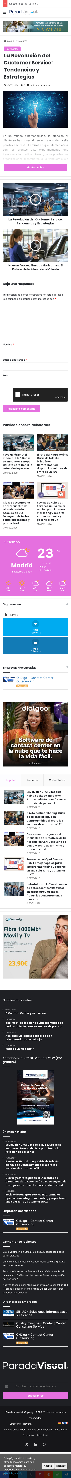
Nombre (8, 344)
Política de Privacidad (40, 1429)
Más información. (13, 1473)
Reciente (32, 780)
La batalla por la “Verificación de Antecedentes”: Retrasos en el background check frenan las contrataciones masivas (47, 891)
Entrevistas (21, 40)
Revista (27, 1423)
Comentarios (57, 780)
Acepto (48, 1465)
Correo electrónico (15, 359)
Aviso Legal (60, 1429)
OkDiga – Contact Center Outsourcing (35, 679)
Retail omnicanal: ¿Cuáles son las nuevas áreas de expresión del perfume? (34, 1275)
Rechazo (61, 1465)
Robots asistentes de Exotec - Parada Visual (28, 1271)
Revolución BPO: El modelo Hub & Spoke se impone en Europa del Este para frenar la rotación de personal (17, 461)
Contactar (28, 1435)
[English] (63, 1423)
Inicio (9, 40)
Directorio (15, 1423)
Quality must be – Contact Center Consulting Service (41, 1324)
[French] (66, 1423)
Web (5, 375)
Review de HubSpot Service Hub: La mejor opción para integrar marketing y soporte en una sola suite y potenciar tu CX (51, 511)
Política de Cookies (14, 1429)
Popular (11, 780)
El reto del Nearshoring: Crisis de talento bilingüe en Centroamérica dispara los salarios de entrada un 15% (52, 463)
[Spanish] (59, 1423)
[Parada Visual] (23, 12)
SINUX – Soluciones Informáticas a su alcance (42, 1313)
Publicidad (42, 1435)
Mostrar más (35, 167)
